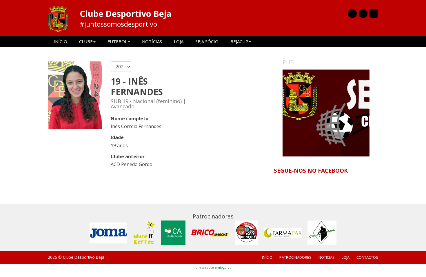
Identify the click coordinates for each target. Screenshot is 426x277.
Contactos (367, 257)
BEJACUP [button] (239, 41)
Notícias (152, 41)
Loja (178, 41)
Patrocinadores (295, 257)
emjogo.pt (223, 267)
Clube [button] (86, 41)
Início (60, 41)
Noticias (326, 257)
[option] (326, 113)
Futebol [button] (117, 41)
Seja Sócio (207, 41)
